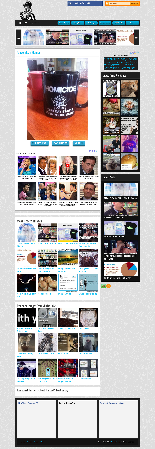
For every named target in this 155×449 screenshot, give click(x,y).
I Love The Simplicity (86, 378)
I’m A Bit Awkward (64, 293)
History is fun (63, 353)
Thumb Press (115, 442)
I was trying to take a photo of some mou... (47, 380)
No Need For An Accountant (47, 243)
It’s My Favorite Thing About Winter (117, 277)
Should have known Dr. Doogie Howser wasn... (66, 380)
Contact (29, 442)
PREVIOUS (41, 142)
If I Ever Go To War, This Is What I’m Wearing (120, 198)
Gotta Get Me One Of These (68, 243)
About (23, 442)
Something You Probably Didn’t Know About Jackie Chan (120, 257)
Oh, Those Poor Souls (45, 293)
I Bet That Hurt (84, 328)
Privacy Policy (39, 442)
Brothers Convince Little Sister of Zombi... (25, 330)
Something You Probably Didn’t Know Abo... (87, 245)
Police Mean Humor (28, 52)
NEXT (77, 142)
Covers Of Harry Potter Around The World (46, 270)
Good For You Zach (85, 353)
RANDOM (59, 142)
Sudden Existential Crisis (67, 328)
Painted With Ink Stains (46, 353)
